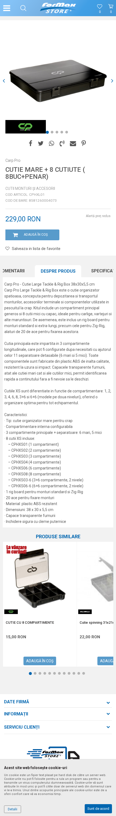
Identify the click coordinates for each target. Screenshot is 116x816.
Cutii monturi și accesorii (30, 188)
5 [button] (68, 133)
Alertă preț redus (98, 216)
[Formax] (85, 611)
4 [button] (63, 133)
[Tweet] (40, 143)
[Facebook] (30, 143)
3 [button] (58, 133)
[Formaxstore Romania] (58, 8)
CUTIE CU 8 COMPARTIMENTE (30, 623)
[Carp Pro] (25, 126)
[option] (58, 81)
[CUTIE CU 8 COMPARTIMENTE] (40, 578)
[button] (23, 8)
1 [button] (48, 133)
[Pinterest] (83, 143)
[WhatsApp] (51, 143)
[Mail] (73, 143)
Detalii (12, 809)
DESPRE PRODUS (58, 271)
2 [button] (53, 133)
